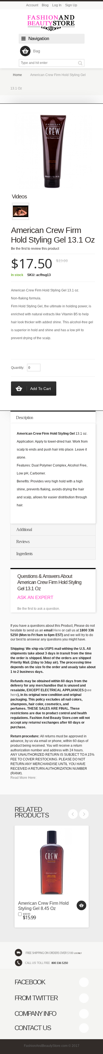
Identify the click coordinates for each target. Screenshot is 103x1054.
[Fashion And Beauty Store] (51, 23)
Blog (45, 5)
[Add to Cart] (81, 905)
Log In (57, 5)
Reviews (22, 541)
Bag (36, 51)
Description (24, 417)
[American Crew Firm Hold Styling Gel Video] (20, 211)
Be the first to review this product (35, 249)
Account (32, 5)
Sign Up (71, 5)
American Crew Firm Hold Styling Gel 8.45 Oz (43, 906)
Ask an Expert (35, 597)
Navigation (38, 38)
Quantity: (17, 368)
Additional (24, 529)
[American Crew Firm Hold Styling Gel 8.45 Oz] (51, 862)
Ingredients (24, 553)
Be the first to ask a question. (38, 609)
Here (57, 630)
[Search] (81, 63)
